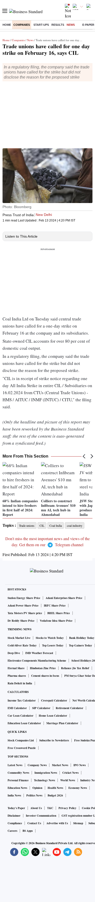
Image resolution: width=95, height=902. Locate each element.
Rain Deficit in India (20, 683)
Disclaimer (14, 815)
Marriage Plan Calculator (62, 723)
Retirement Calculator (69, 708)
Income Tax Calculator (22, 700)
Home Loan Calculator (53, 715)
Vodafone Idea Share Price (56, 620)
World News (67, 780)
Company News (37, 765)
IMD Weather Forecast (39, 653)
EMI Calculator (17, 708)
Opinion (37, 788)
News (71, 24)
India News (14, 795)
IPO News (79, 765)
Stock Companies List (21, 740)
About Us (36, 808)
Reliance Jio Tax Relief (75, 668)
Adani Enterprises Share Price (64, 598)
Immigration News (45, 772)
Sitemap (78, 823)
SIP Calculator (41, 708)
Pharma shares (17, 676)
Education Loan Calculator (24, 723)
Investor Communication (41, 815)
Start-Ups (41, 24)
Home (7, 24)
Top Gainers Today (80, 645)
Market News (60, 765)
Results (57, 24)
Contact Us (34, 823)
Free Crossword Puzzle (22, 748)
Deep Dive (14, 653)
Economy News (77, 788)
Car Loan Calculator (20, 715)
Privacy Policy (68, 808)
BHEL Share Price (58, 613)
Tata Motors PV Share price (25, 613)
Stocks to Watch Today (50, 638)
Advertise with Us (57, 823)
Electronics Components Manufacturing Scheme (37, 660)
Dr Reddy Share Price (21, 620)
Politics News (34, 795)
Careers (12, 831)
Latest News (15, 765)
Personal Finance (18, 780)
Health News (55, 788)
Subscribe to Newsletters (54, 740)
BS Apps (28, 831)
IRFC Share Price (55, 605)
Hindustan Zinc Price (43, 668)
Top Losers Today (53, 645)
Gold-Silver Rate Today (22, 645)
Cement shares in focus (45, 676)
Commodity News (18, 772)
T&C (50, 808)
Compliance (15, 823)
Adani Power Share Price (23, 605)
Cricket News (70, 772)
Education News (17, 788)
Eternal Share (16, 668)
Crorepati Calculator (54, 700)
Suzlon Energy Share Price (24, 598)
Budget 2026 (55, 795)
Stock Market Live (19, 638)
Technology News (44, 780)
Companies (21, 24)
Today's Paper (16, 808)
